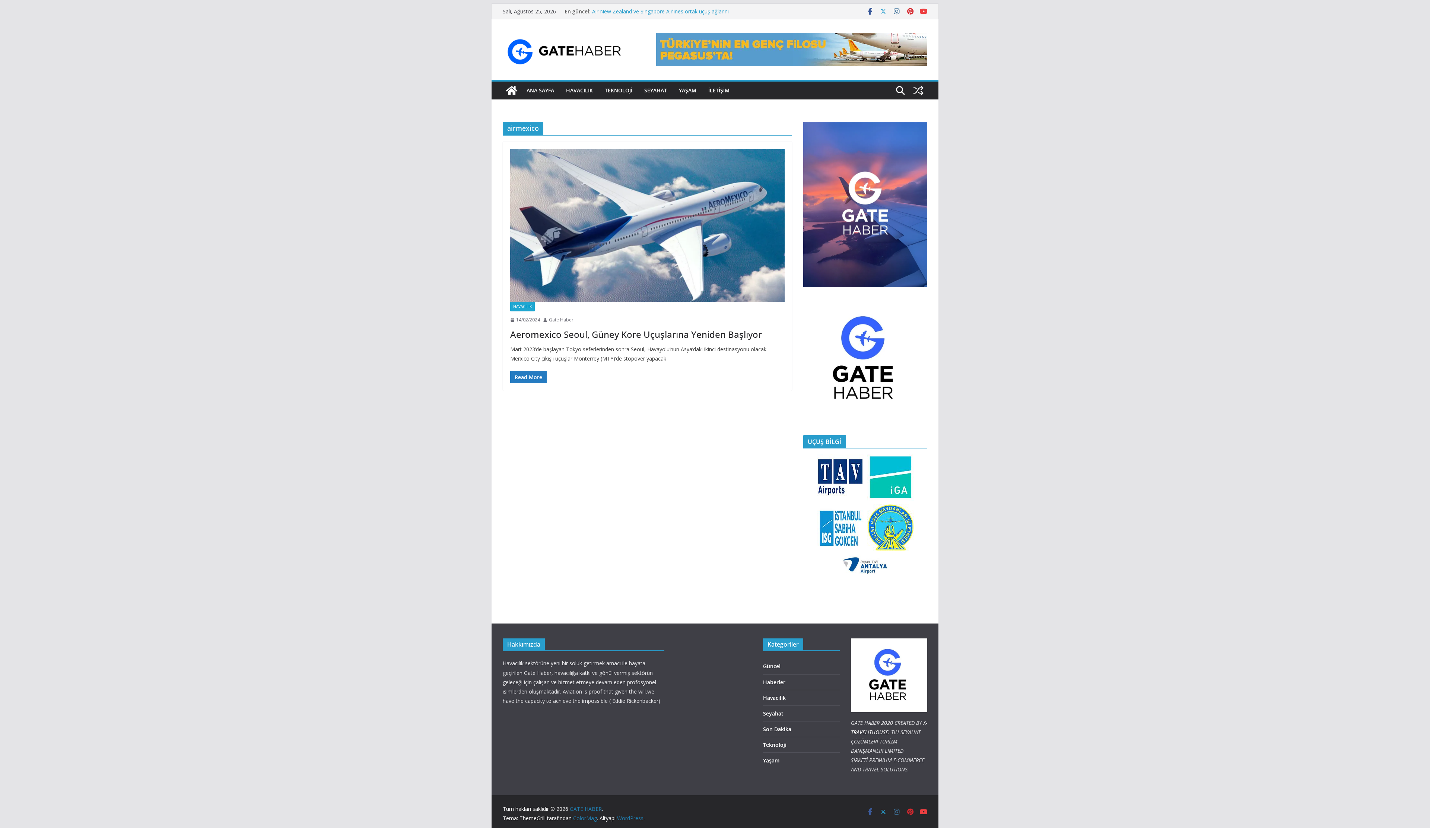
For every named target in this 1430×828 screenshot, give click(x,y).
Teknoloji (774, 744)
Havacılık (522, 306)
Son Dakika (777, 729)
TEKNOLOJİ (618, 90)
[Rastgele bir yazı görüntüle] (918, 90)
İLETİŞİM (719, 90)
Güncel (772, 666)
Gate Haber (561, 320)
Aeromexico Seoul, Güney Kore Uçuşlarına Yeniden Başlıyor (636, 334)
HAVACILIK (579, 90)
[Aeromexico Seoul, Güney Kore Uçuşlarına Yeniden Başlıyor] (647, 225)
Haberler (774, 682)
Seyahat (655, 90)
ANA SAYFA (540, 90)
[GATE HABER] (512, 90)
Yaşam (687, 90)
